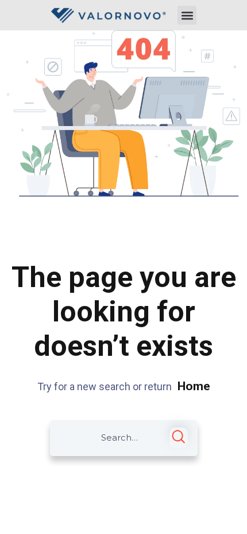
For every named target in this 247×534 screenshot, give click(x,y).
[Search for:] (124, 438)
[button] (186, 15)
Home (193, 386)
